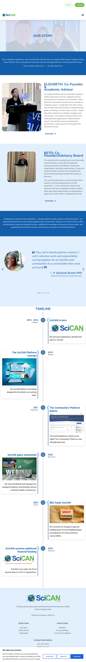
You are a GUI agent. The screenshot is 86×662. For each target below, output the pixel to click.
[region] (43, 654)
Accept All (77, 656)
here (45, 66)
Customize (49, 656)
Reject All (63, 656)
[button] (82, 15)
